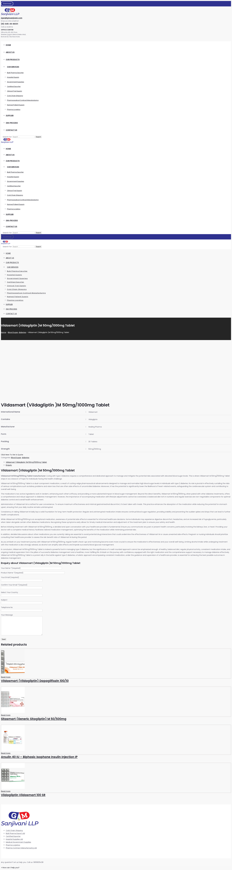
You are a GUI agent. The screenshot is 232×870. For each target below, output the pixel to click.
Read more (5, 677)
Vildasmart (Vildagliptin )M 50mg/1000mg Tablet (26, 462)
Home (3, 332)
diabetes (22, 332)
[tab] (118, 462)
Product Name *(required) (12, 573)
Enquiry (9, 465)
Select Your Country (9, 592)
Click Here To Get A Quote (12, 454)
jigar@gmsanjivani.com (11, 18)
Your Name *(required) (10, 568)
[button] (10, 867)
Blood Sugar (13, 332)
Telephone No (7, 607)
